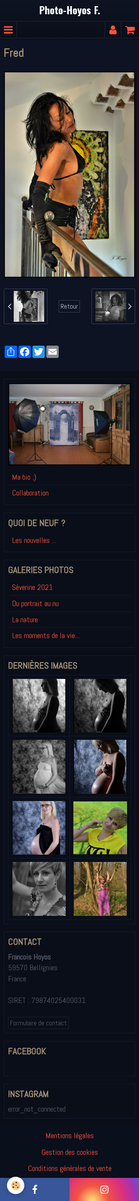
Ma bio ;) (24, 477)
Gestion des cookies (69, 1152)
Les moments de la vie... (46, 635)
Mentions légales (70, 1135)
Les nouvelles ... (34, 540)
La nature (25, 620)
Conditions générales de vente (70, 1168)
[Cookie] (15, 1185)
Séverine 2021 (32, 587)
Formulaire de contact (38, 1023)
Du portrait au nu (35, 603)
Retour (69, 306)
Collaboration (30, 493)
